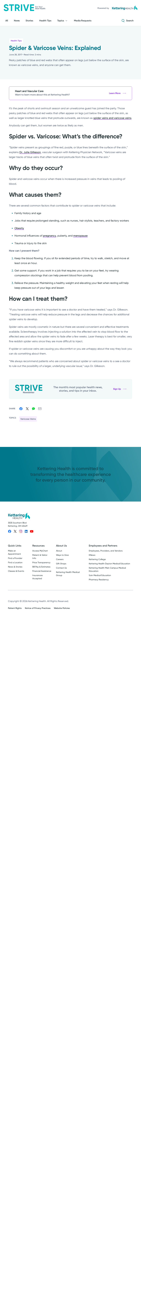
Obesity (19, 228)
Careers (59, 559)
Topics (60, 20)
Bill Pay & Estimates (41, 567)
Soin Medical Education (100, 575)
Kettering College (97, 559)
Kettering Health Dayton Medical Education (109, 563)
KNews (92, 555)
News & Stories (15, 567)
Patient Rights (15, 608)
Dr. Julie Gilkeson (30, 152)
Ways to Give (62, 555)
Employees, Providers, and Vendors (106, 551)
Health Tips (16, 40)
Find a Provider (15, 558)
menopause (80, 235)
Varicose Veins (28, 419)
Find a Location (15, 562)
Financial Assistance (41, 571)
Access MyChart (40, 551)
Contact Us (61, 568)
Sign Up (117, 389)
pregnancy (49, 235)
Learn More (114, 93)
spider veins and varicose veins (112, 118)
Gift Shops (61, 563)
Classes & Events (16, 571)
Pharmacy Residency (99, 579)
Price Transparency (41, 562)
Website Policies (62, 608)
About (59, 551)
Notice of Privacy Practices (38, 608)
